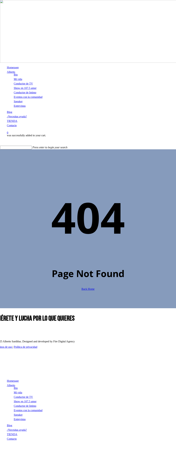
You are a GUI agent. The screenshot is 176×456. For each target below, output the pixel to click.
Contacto (12, 438)
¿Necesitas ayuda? (17, 429)
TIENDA (12, 434)
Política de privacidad (25, 346)
